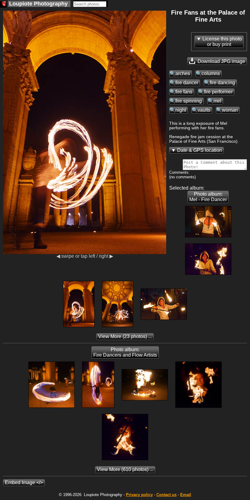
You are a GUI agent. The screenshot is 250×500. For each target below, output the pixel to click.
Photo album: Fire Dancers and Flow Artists (125, 352)
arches (182, 73)
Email (185, 494)
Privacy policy (139, 494)
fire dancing (222, 82)
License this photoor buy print (222, 41)
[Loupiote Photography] (3, 4)
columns (211, 73)
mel (217, 100)
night (180, 110)
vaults (204, 110)
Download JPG (220, 61)
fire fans (183, 91)
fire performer (218, 91)
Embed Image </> (24, 482)
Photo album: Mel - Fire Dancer (208, 196)
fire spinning (188, 100)
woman (230, 110)
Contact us (166, 494)
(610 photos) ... (125, 469)
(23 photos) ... (125, 336)
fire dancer (186, 82)
